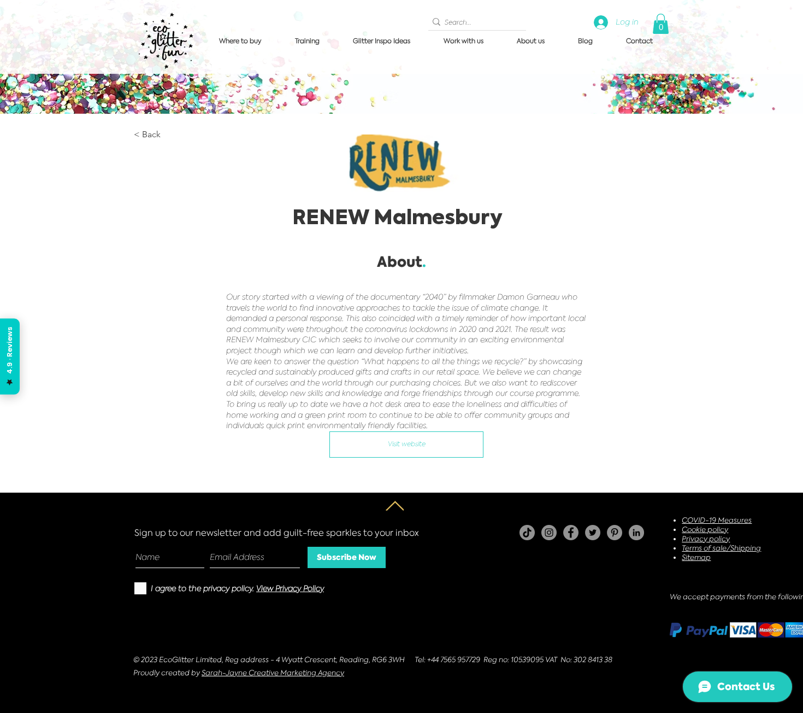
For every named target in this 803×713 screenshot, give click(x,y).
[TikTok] (527, 532)
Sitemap (696, 557)
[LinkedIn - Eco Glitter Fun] (636, 532)
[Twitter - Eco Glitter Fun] (592, 532)
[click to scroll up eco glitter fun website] (395, 506)
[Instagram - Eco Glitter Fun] (549, 532)
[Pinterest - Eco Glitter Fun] (614, 532)
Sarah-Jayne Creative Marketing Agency (273, 672)
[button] (660, 24)
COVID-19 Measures (717, 520)
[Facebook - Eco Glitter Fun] (570, 532)
